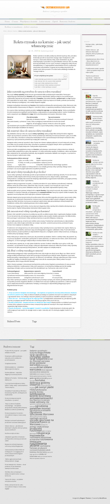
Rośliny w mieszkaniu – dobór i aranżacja (21, 27)
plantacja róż (44, 424)
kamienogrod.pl (47, 50)
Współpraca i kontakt (28, 21)
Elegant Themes (85, 498)
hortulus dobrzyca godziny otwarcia (40, 382)
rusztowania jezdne (38, 444)
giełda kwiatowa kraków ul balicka (42, 376)
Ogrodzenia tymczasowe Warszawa (42, 413)
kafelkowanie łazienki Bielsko (38, 391)
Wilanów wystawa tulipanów (37, 458)
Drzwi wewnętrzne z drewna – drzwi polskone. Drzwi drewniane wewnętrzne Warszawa (15, 466)
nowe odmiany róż (39, 402)
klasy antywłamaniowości (41, 397)
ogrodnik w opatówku (36, 404)
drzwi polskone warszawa (38, 364)
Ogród (55, 21)
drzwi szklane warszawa (41, 368)
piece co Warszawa (40, 423)
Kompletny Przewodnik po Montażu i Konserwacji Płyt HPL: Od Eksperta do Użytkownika (16, 393)
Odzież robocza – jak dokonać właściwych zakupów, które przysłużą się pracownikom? (16, 428)
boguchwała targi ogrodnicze (40, 353)
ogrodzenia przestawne (40, 410)
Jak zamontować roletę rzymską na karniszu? (48, 85)
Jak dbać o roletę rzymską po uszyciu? (46, 87)
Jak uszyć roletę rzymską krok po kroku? (47, 83)
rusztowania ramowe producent (40, 447)
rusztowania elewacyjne (41, 440)
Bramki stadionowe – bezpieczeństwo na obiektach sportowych (30, 302)
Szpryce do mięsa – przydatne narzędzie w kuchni (95, 143)
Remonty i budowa (67, 21)
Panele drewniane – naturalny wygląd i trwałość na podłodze (29, 308)
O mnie (15, 21)
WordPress (103, 498)
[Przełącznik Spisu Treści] (64, 76)
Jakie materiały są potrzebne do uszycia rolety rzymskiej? (51, 79)
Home (7, 21)
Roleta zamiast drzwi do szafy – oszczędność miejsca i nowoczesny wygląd (15, 487)
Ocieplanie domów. (10, 363)
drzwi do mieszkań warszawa (41, 360)
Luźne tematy (44, 21)
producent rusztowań (36, 429)
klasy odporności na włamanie (40, 400)
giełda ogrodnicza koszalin (38, 378)
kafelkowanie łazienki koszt (37, 394)
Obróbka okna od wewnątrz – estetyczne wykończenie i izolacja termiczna (14, 474)
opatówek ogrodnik (38, 418)
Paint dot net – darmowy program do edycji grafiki (26, 298)
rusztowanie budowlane (38, 450)
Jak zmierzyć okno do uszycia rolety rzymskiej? (48, 81)
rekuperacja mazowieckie (40, 434)
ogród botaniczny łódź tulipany (38, 416)
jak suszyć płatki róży (42, 388)
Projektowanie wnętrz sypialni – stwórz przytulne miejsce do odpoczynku (95, 70)
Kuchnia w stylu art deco (12, 433)
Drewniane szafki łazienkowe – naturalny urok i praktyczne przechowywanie (14, 358)
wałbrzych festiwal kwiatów (45, 456)
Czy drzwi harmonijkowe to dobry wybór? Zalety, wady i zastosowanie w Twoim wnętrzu (16, 385)
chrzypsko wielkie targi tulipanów (40, 357)
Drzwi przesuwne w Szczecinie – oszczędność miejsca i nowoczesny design (15, 415)
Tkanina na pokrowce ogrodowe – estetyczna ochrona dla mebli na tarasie (94, 78)
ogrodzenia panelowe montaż (40, 407)
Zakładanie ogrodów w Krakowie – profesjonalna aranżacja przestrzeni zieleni (15, 439)
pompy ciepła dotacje (39, 427)
